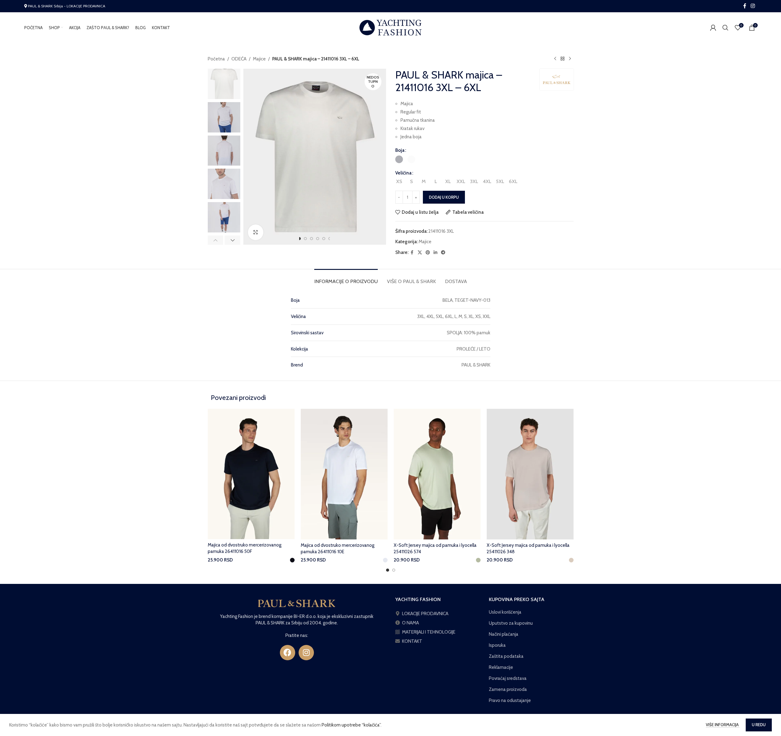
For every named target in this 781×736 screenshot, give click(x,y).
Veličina (403, 173)
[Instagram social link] (752, 6)
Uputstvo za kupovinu (511, 623)
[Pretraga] (725, 27)
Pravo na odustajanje (510, 700)
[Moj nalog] (713, 27)
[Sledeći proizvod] (570, 59)
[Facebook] (287, 652)
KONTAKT (412, 641)
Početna (216, 59)
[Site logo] (390, 27)
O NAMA (410, 623)
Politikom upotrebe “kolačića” (351, 725)
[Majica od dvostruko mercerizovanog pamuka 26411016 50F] (251, 474)
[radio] (399, 159)
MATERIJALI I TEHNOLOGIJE (428, 632)
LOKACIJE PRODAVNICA (425, 613)
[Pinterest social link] (428, 252)
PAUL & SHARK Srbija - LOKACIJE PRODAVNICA (66, 6)
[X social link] (420, 252)
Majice (259, 59)
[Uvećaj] (255, 232)
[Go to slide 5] (323, 238)
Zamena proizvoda (508, 689)
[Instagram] (306, 652)
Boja (399, 150)
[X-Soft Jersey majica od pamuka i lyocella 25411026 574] (437, 474)
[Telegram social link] (443, 252)
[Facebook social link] (744, 6)
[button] (215, 240)
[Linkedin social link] (435, 252)
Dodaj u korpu (444, 197)
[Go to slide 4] (317, 238)
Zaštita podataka (506, 656)
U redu (759, 724)
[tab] (346, 278)
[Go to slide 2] (305, 238)
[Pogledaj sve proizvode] (562, 59)
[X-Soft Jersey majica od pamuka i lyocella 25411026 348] (530, 474)
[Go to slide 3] (311, 238)
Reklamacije (501, 667)
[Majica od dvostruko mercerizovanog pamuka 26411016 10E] (344, 474)
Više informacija (723, 724)
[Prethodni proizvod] (555, 59)
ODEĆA (238, 59)
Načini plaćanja (503, 634)
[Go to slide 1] (299, 238)
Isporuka (497, 645)
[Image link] (296, 603)
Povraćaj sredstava (508, 678)
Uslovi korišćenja (505, 612)
